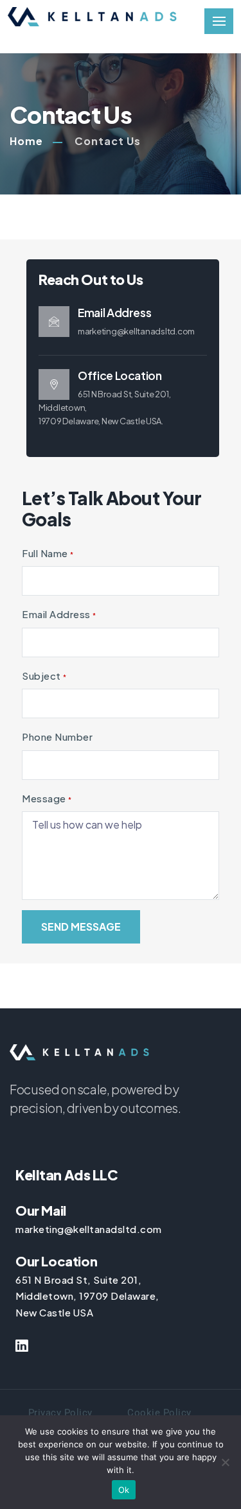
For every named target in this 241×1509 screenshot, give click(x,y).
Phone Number (57, 736)
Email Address (59, 614)
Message (47, 798)
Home (26, 141)
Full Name (48, 553)
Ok (124, 1490)
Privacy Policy (60, 1412)
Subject (44, 675)
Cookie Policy (159, 1412)
